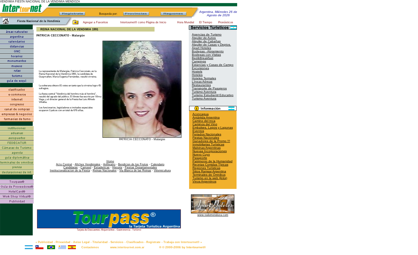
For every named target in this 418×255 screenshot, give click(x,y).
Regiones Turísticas (206, 168)
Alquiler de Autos (204, 37)
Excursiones (200, 68)
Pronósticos (225, 22)
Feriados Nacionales (206, 134)
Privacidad (63, 242)
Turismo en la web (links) (209, 178)
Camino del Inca (203, 120)
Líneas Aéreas (202, 81)
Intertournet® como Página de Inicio (143, 22)
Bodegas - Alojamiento (208, 51)
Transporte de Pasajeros (209, 88)
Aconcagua (200, 114)
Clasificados (135, 242)
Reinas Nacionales (105, 170)
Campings (199, 61)
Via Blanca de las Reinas (135, 170)
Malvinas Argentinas (206, 147)
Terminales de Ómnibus (209, 174)
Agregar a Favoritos (95, 22)
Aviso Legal (81, 242)
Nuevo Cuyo (201, 154)
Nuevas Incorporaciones (209, 151)
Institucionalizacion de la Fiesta (70, 170)
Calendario (157, 164)
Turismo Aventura (204, 91)
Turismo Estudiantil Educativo (212, 95)
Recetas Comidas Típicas (210, 164)
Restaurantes (201, 85)
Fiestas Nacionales (205, 137)
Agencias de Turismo (207, 34)
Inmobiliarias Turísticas (208, 144)
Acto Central (64, 164)
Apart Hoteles (201, 48)
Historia (117, 167)
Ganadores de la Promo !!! (211, 141)
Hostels (197, 71)
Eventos (198, 131)
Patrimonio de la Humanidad (212, 161)
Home (110, 161)
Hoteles (197, 75)
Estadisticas (102, 167)
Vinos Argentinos (204, 181)
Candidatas (70, 167)
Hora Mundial (185, 22)
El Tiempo (205, 22)
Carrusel (85, 167)
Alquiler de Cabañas (206, 41)
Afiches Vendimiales (87, 164)
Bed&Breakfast (202, 58)
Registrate (153, 242)
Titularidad (100, 242)
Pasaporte (199, 157)
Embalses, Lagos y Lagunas (212, 127)
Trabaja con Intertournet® (181, 242)
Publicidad (45, 242)
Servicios (116, 242)
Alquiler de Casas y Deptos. (211, 44)
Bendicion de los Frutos (133, 164)
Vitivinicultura (162, 170)
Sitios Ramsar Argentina (209, 171)
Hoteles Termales (204, 78)
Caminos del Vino (204, 124)
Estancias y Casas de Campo (212, 64)
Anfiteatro (109, 164)
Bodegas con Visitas (206, 54)
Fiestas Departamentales (141, 167)
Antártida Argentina (206, 117)
